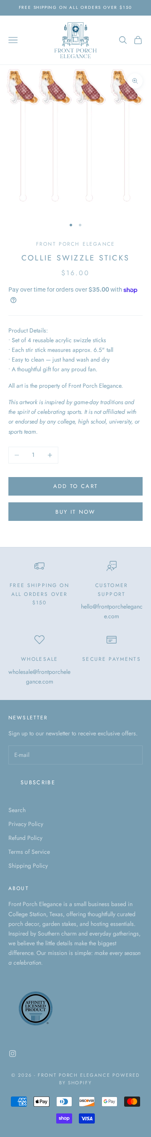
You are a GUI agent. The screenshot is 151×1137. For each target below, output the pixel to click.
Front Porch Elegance (75, 244)
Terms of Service (29, 851)
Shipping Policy (28, 865)
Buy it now (75, 512)
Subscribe (38, 782)
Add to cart (75, 486)
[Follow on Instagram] (12, 1053)
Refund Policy (25, 838)
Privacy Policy (25, 824)
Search (17, 810)
